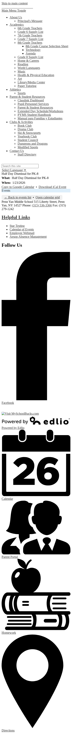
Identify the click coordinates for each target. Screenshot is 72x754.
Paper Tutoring (27, 86)
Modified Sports (28, 147)
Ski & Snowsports (29, 132)
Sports (22, 93)
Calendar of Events (22, 229)
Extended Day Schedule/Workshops (40, 111)
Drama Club (25, 129)
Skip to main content (15, 3)
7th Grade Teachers (30, 35)
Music (21, 71)
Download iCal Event (52, 187)
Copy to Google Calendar (18, 187)
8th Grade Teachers (30, 42)
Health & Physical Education (36, 75)
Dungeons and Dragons (33, 143)
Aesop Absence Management (28, 236)
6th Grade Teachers (30, 28)
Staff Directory (27, 154)
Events (6, 190)
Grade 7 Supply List (30, 39)
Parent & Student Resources (35, 107)
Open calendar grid (48, 197)
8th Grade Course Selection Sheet (47, 46)
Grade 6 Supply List (30, 31)
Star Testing (17, 225)
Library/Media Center (31, 82)
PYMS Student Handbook (34, 114)
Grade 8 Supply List (30, 57)
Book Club (25, 125)
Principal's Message (30, 21)
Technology (33, 50)
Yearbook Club (27, 136)
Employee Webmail (22, 233)
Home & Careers (28, 60)
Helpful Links (16, 217)
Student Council (28, 140)
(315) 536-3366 (42, 205)
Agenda (31, 53)
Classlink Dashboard (31, 100)
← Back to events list (17, 197)
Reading (23, 64)
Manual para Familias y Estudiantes (40, 118)
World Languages (29, 68)
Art (20, 78)
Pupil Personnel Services (33, 104)
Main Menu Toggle (14, 10)
